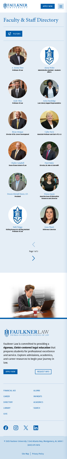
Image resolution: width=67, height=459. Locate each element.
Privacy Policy (38, 453)
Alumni (37, 390)
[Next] (33, 258)
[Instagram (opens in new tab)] (16, 428)
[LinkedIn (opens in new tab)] (36, 428)
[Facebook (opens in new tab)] (5, 428)
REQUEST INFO (43, 371)
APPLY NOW (48, 6)
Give (5, 413)
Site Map (25, 453)
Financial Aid (9, 390)
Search (37, 408)
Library (6, 408)
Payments (38, 396)
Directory (8, 402)
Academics (38, 402)
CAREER (6, 396)
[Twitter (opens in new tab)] (26, 428)
